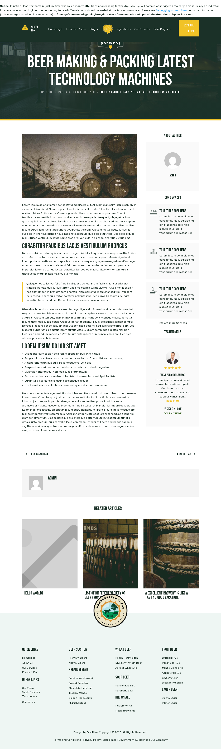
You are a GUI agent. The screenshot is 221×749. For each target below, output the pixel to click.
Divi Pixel (92, 732)
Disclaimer (109, 739)
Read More (173, 400)
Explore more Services (173, 323)
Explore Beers (189, 28)
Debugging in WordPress (172, 10)
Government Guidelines (133, 739)
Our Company (159, 739)
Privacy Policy (92, 739)
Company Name (173, 413)
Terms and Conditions (67, 739)
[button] (194, 382)
